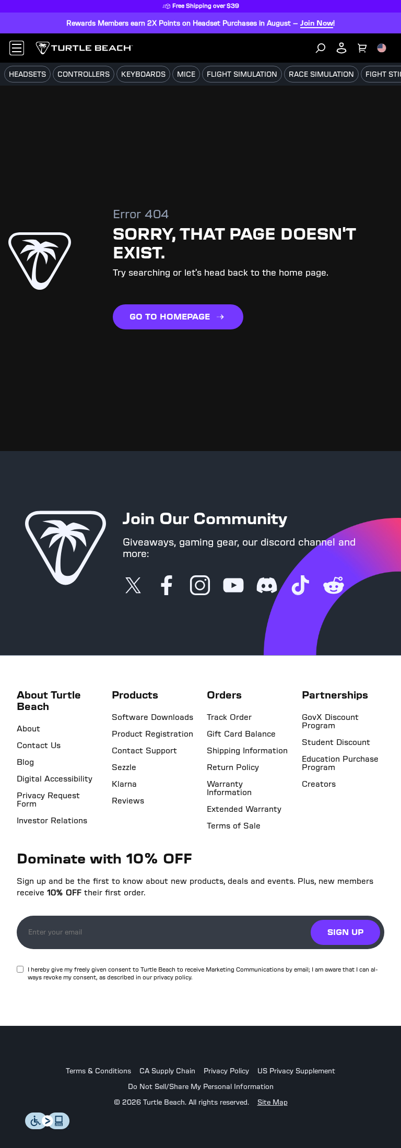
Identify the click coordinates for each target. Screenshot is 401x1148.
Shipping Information (247, 751)
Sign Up (345, 932)
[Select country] (382, 48)
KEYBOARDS (143, 74)
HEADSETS (27, 74)
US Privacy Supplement (296, 1071)
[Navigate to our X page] (133, 586)
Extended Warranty (244, 809)
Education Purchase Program (340, 763)
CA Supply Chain (167, 1071)
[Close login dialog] (297, 817)
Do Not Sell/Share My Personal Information (201, 1087)
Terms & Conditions (98, 1071)
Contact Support (144, 751)
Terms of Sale (234, 826)
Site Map (272, 1102)
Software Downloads (152, 717)
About (28, 729)
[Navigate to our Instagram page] (200, 586)
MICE (186, 74)
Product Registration (152, 734)
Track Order (229, 717)
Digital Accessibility (54, 779)
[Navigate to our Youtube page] (233, 586)
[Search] (320, 48)
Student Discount (336, 742)
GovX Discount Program (330, 721)
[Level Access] (47, 1126)
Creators (319, 784)
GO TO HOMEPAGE (169, 317)
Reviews (128, 801)
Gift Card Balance (241, 734)
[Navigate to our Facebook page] (166, 586)
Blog (25, 762)
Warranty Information (229, 788)
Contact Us (39, 745)
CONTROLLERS (83, 74)
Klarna (124, 784)
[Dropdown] (16, 48)
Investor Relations (52, 820)
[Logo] (84, 48)
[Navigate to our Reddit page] (333, 586)
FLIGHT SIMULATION (242, 74)
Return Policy (233, 767)
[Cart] (362, 48)
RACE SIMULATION (321, 74)
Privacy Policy (226, 1071)
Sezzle (124, 767)
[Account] (341, 48)
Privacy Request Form (48, 799)
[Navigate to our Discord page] (266, 586)
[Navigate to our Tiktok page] (300, 586)
